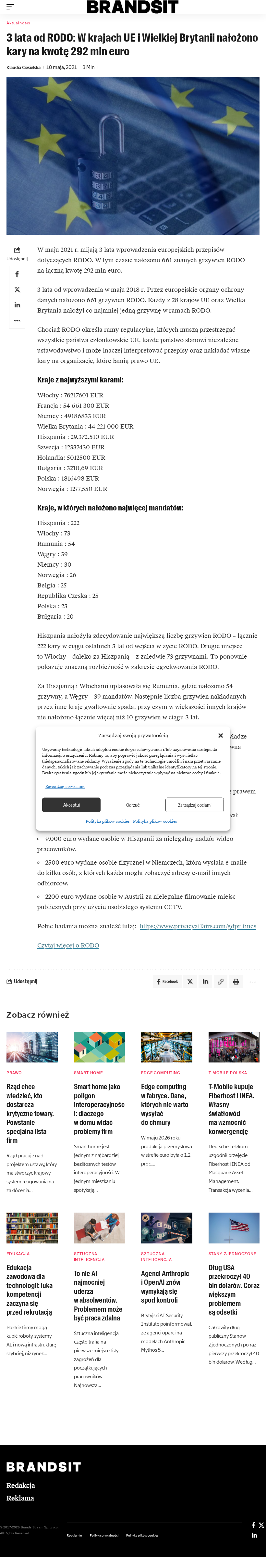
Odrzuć (133, 805)
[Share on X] (17, 289)
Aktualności (18, 23)
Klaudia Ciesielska (23, 67)
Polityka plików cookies (108, 821)
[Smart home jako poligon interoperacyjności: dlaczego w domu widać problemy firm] (99, 1047)
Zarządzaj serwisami (65, 786)
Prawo (14, 1072)
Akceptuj (71, 805)
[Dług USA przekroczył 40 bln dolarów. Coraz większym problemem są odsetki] (234, 1228)
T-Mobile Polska (228, 1072)
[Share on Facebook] (17, 274)
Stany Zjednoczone (232, 1253)
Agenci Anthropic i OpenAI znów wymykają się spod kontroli (165, 1287)
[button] (220, 735)
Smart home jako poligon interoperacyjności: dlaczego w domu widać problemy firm (99, 1109)
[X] (261, 1525)
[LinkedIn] (254, 1535)
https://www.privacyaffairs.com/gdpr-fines (198, 926)
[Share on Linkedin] (17, 305)
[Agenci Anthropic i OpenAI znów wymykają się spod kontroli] (166, 1228)
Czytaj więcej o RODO (68, 945)
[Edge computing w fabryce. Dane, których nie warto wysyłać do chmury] (166, 1047)
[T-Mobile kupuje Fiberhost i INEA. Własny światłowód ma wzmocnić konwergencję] (234, 1047)
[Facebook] (253, 1525)
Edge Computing (160, 1072)
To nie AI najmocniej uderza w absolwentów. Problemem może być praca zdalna (98, 1296)
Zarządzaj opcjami (195, 805)
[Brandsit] (133, 7)
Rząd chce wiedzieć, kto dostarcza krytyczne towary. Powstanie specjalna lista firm (30, 1113)
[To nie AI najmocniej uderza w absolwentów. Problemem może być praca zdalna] (99, 1228)
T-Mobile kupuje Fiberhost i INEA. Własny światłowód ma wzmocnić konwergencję (231, 1109)
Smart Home (88, 1072)
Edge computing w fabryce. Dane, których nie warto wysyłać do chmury (164, 1104)
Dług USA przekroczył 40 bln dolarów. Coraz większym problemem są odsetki (234, 1290)
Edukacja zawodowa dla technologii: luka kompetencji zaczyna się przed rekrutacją (29, 1290)
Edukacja (18, 1253)
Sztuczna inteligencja (89, 1256)
